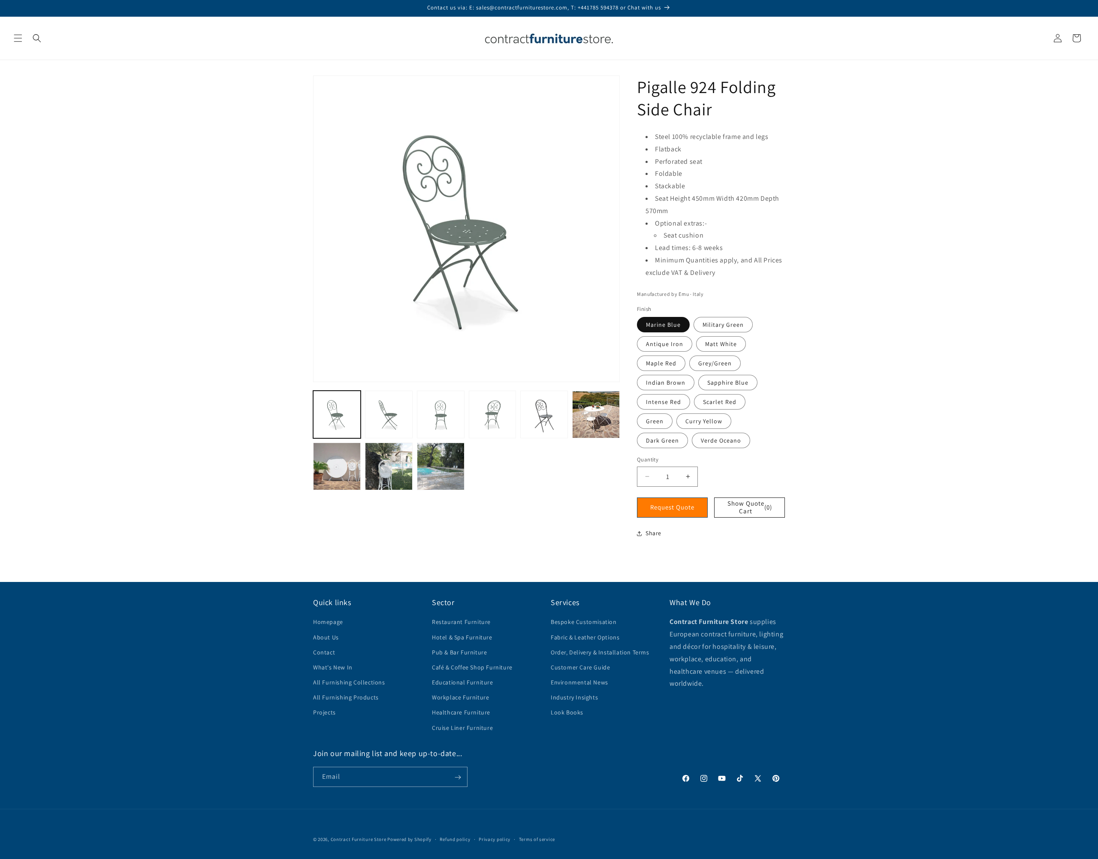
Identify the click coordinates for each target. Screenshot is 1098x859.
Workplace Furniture (460, 698)
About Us (326, 637)
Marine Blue (663, 325)
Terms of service (537, 839)
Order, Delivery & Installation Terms (600, 652)
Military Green (723, 325)
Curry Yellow (703, 421)
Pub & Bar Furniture (459, 652)
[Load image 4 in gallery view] (492, 414)
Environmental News (579, 682)
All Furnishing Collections (349, 682)
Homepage (328, 622)
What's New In (333, 667)
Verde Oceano (721, 440)
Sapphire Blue (727, 382)
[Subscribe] (457, 777)
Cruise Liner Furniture (462, 728)
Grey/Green (715, 363)
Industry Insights (574, 698)
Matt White (721, 344)
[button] (18, 38)
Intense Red (663, 402)
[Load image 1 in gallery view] (337, 414)
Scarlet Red (719, 402)
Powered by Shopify (409, 839)
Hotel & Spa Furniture (462, 637)
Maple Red (661, 363)
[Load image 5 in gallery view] (544, 414)
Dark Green (662, 440)
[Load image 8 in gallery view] (389, 466)
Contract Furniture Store (358, 839)
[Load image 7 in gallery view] (337, 466)
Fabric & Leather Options (585, 637)
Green (655, 421)
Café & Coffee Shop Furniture (472, 667)
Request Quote (672, 507)
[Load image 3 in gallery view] (441, 414)
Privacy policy (494, 839)
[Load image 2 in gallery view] (389, 414)
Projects (324, 713)
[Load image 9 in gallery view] (441, 466)
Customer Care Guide (580, 667)
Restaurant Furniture (461, 622)
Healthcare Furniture (461, 713)
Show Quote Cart (749, 507)
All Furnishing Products (346, 698)
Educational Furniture (462, 682)
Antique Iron (664, 344)
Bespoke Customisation (584, 622)
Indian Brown (665, 382)
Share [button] (653, 533)
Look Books (567, 713)
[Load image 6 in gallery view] (596, 414)
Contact (324, 652)
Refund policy (455, 839)
